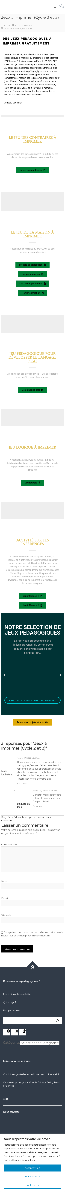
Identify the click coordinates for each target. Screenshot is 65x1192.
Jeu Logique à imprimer (32, 447)
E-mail (4, 898)
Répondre (22, 783)
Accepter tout (32, 1168)
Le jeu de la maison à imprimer (32, 234)
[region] (32, 1163)
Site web (6, 915)
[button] (4, 674)
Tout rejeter (32, 1185)
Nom (4, 881)
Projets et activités (23, 25)
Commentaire (9, 844)
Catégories (11, 1043)
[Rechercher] (57, 1020)
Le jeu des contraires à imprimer (32, 139)
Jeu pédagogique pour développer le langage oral (32, 357)
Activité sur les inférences (32, 542)
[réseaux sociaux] (8, 1032)
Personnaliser (32, 1176)
